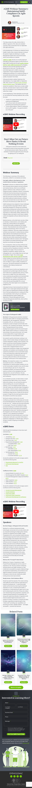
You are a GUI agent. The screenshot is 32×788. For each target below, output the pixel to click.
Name (7, 702)
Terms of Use (10, 784)
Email (8, 157)
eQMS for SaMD (7, 59)
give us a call (26, 743)
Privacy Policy (17, 784)
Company (7, 708)
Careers (23, 784)
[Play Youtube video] (16, 124)
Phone (6, 716)
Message (7, 721)
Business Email (9, 712)
